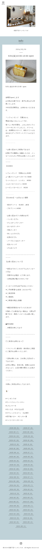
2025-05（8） (28, 456)
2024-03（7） (28, 485)
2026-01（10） (28, 440)
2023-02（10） (14, 514)
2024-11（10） (29, 469)
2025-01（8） (28, 465)
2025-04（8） (14, 461)
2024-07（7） (28, 477)
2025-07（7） (28, 452)
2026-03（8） (29, 436)
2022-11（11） (28, 518)
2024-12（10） (14, 469)
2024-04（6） (15, 485)
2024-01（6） (28, 489)
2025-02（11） (15, 465)
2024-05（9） (29, 481)
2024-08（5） (15, 477)
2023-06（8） (15, 505)
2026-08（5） (15, 428)
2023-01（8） (29, 514)
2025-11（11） (28, 444)
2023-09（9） (28, 497)
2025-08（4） (15, 452)
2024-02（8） (15, 489)
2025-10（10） (14, 448)
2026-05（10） (28, 432)
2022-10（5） (14, 522)
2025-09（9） (29, 448)
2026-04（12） (14, 436)
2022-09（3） (28, 522)
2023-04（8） (14, 510)
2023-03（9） (28, 510)
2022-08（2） (21, 526)
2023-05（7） (28, 505)
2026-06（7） (14, 432)
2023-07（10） (28, 501)
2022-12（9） (15, 518)
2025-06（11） (14, 456)
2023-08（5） (14, 501)
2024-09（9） (28, 473)
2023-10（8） (14, 497)
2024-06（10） (14, 481)
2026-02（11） (14, 440)
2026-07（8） (28, 428)
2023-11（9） (28, 493)
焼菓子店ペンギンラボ (15, 547)
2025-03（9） (28, 461)
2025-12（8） (15, 444)
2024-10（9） (14, 473)
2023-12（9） (15, 493)
